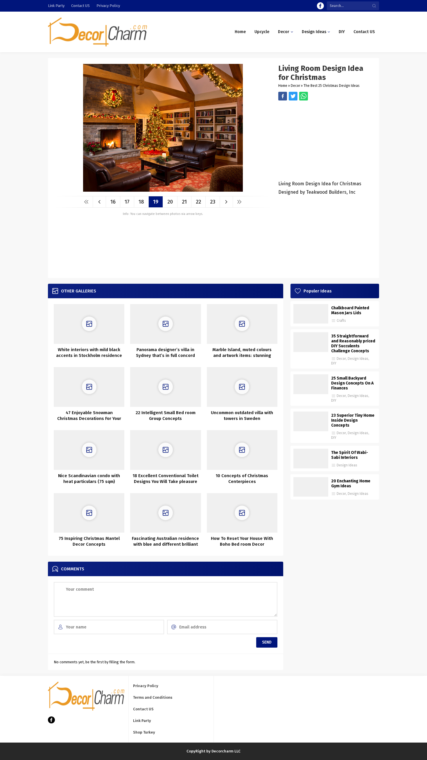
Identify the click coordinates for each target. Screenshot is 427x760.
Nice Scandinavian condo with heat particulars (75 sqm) (89, 478)
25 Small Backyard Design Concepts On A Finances (352, 383)
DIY (333, 363)
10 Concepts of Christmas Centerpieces (242, 478)
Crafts (341, 321)
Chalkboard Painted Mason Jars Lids (350, 310)
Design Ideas (358, 359)
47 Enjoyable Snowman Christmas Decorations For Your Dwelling (89, 418)
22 (198, 202)
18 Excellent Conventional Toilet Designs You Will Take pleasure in (165, 481)
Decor (295, 86)
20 (170, 202)
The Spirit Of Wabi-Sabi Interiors (349, 455)
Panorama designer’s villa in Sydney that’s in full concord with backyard (165, 355)
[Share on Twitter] (303, 96)
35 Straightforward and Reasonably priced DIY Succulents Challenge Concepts (353, 343)
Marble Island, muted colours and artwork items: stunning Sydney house (242, 355)
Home (282, 86)
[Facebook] (320, 5)
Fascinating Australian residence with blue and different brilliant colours (165, 544)
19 (155, 202)
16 (113, 202)
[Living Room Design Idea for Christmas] (163, 189)
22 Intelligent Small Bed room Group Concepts (165, 415)
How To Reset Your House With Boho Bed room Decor (242, 541)
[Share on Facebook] (282, 96)
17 (127, 202)
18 (141, 202)
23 (212, 202)
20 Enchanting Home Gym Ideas (350, 483)
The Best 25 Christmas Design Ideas (332, 86)
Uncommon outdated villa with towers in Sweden (242, 415)
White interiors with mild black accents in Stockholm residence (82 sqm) (89, 355)
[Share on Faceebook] (293, 96)
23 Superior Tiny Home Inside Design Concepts (352, 420)
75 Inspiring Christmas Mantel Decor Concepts (89, 541)
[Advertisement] (325, 141)
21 (184, 202)
